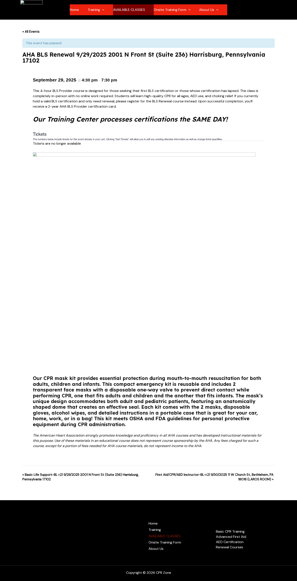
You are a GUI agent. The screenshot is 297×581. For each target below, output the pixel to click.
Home (74, 9)
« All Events (31, 31)
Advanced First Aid (231, 536)
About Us (206, 9)
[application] (102, 9)
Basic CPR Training (230, 531)
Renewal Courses (229, 547)
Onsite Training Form (170, 9)
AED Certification (230, 542)
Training (94, 9)
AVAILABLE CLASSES (129, 9)
